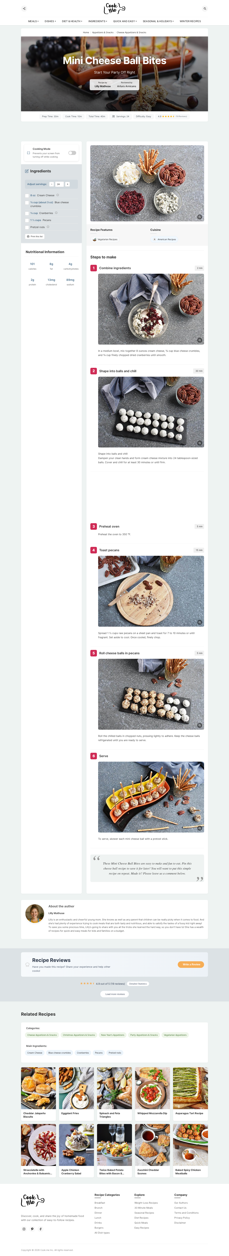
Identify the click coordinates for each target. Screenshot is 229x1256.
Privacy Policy (182, 1217)
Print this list (37, 236)
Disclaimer (180, 1222)
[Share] (24, 8)
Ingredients (96, 21)
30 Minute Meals (143, 1207)
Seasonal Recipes (144, 1212)
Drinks (98, 1222)
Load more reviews (115, 994)
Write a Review (191, 964)
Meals (32, 21)
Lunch (98, 1217)
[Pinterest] (32, 1229)
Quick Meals (141, 1222)
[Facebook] (40, 1229)
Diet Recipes (141, 1217)
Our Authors (181, 1202)
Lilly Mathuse (103, 86)
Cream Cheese (34, 1052)
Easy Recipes (141, 1227)
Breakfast (100, 1202)
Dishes (49, 21)
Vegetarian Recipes (107, 239)
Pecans (99, 1052)
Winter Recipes (190, 21)
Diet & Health (71, 21)
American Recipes (165, 239)
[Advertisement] (114, 132)
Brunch (99, 1207)
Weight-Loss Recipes (146, 1202)
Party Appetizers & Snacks (144, 1035)
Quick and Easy (124, 21)
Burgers (99, 1227)
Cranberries (83, 1052)
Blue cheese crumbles (59, 1052)
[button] (205, 8)
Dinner (98, 1212)
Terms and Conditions (186, 1212)
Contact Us (180, 1207)
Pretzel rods (115, 1052)
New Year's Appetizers (112, 1035)
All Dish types (102, 1232)
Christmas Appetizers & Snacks (79, 1035)
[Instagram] (24, 1229)
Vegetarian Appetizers (175, 1035)
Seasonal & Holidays (157, 21)
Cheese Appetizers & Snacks (42, 1035)
